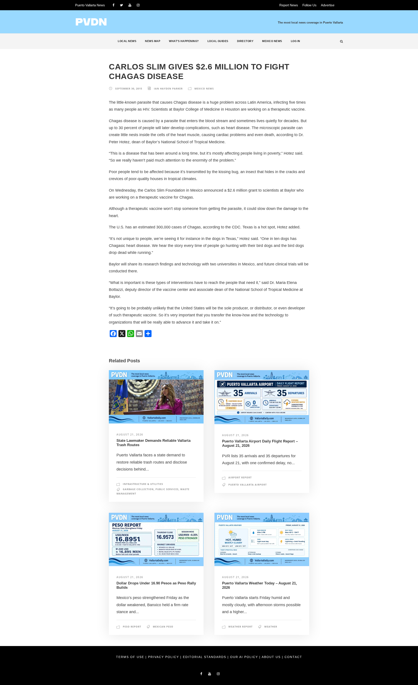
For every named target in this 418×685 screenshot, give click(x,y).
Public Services (167, 489)
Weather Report (240, 626)
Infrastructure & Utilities (143, 484)
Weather (270, 626)
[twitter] (121, 5)
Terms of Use (130, 657)
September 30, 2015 (128, 88)
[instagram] (138, 5)
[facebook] (114, 5)
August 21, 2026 (129, 434)
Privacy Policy (164, 657)
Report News (288, 5)
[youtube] (129, 5)
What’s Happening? (184, 41)
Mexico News (272, 41)
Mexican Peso (163, 626)
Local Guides (217, 41)
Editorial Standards (205, 657)
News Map (152, 41)
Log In (295, 41)
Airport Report (240, 477)
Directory (245, 41)
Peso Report (132, 626)
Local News (127, 41)
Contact (293, 657)
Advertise (327, 5)
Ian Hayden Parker (168, 88)
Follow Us (309, 5)
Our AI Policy (244, 657)
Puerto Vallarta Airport (247, 484)
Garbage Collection (138, 489)
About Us (272, 657)
